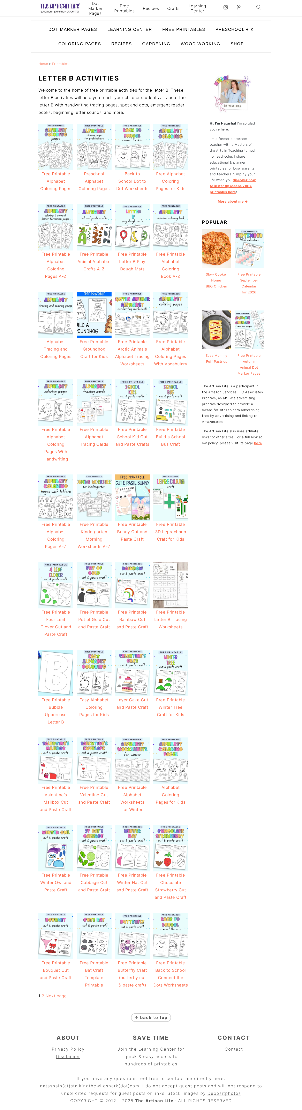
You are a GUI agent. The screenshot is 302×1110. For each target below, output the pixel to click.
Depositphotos (224, 1093)
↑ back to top (151, 1017)
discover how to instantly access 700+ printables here (233, 186)
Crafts (173, 8)
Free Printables (124, 8)
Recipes (151, 8)
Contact (234, 1049)
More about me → (233, 201)
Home (43, 64)
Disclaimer (68, 1056)
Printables (60, 64)
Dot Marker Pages (95, 8)
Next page (56, 995)
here (258, 443)
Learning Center (197, 8)
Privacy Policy (68, 1049)
